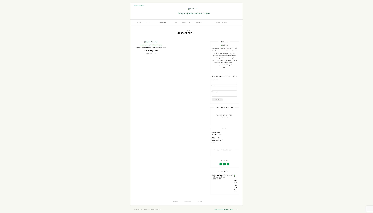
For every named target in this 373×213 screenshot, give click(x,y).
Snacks (214, 143)
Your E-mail (215, 92)
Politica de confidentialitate (221, 209)
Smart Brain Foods (217, 140)
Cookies (231, 209)
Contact (199, 22)
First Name (215, 80)
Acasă (139, 22)
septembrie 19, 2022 (151, 53)
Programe (162, 22)
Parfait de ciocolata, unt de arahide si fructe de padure (151, 49)
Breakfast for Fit (145, 45)
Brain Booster (216, 132)
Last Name (215, 86)
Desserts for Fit (157, 45)
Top (237, 209)
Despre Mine (186, 22)
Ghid (175, 22)
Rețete (149, 22)
